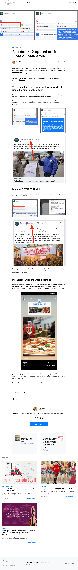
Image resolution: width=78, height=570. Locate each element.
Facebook (22, 80)
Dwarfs (13, 565)
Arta (3, 528)
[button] (2, 2)
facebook (23, 392)
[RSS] (75, 563)
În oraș (3, 486)
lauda (42, 486)
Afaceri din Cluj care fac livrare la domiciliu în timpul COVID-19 (18, 490)
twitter (21, 272)
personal (23, 436)
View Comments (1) (38, 424)
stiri (13, 47)
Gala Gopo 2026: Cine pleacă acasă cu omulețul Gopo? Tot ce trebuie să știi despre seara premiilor (19, 532)
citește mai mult (31, 498)
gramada (45, 436)
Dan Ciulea (18, 61)
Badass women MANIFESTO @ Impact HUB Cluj (58, 489)
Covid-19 (16, 392)
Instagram (49, 373)
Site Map (28, 564)
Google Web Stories (45, 562)
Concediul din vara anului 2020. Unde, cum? (26, 439)
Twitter (63, 413)
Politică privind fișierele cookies (33, 562)
